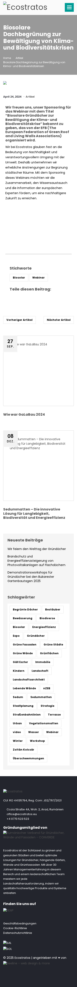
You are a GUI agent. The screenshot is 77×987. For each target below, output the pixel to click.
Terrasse (54, 714)
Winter (18, 741)
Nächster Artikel (59, 320)
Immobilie (42, 662)
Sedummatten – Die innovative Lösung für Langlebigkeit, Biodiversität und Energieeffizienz (34, 513)
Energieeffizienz (44, 627)
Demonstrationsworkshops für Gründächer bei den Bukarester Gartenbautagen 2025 (30, 576)
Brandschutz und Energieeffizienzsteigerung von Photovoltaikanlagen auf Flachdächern (36, 560)
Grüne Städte (53, 644)
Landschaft (40, 671)
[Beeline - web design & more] (26, 963)
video (17, 732)
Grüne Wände (23, 653)
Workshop (37, 741)
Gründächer (36, 636)
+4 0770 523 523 (18, 819)
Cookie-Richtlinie (15, 928)
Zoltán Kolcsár (23, 749)
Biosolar (19, 277)
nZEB (46, 688)
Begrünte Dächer (25, 609)
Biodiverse (47, 618)
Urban (17, 723)
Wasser (33, 732)
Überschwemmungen (28, 758)
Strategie (47, 706)
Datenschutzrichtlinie (17, 933)
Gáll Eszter (20, 662)
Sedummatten (41, 697)
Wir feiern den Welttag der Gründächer (36, 549)
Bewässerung (22, 618)
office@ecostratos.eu (22, 814)
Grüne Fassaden (24, 644)
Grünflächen (49, 653)
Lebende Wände (24, 688)
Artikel (19, 58)
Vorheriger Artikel (19, 320)
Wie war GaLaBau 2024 (24, 414)
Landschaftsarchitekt (29, 679)
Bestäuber (52, 609)
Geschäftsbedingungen (19, 923)
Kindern (18, 671)
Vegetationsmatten (43, 723)
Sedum (18, 697)
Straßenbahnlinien (27, 714)
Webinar (38, 277)
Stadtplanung (23, 706)
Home (7, 58)
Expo (16, 636)
